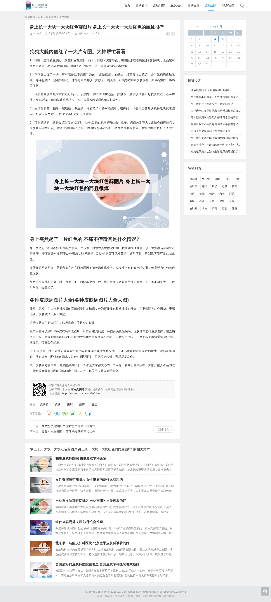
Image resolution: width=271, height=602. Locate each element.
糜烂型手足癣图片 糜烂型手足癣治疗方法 (68, 426)
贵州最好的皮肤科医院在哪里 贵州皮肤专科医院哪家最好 (97, 564)
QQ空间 (80, 413)
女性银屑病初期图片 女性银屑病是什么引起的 (89, 479)
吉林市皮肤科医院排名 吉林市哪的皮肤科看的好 (90, 501)
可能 (224, 208)
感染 (204, 186)
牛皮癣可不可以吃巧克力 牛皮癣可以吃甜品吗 (217, 97)
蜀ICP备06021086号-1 (173, 591)
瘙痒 (82, 404)
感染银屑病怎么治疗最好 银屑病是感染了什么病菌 (220, 151)
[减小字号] (173, 34)
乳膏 (202, 201)
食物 (204, 208)
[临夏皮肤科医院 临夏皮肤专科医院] (41, 464)
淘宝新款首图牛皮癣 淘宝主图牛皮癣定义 (214, 124)
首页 (127, 5)
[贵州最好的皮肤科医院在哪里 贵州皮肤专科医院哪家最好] (41, 570)
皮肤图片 (211, 5)
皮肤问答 (159, 5)
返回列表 (163, 429)
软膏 (234, 186)
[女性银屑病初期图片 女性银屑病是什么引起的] (41, 485)
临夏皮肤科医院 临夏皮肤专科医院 (80, 458)
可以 (224, 186)
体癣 (234, 208)
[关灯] (265, 591)
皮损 (222, 201)
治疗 (192, 193)
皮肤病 (44, 404)
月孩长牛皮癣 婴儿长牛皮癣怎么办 (210, 131)
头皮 (212, 201)
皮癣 (237, 178)
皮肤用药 (176, 5)
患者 (222, 193)
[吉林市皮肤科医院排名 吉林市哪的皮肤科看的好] (41, 506)
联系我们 (228, 5)
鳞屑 (70, 404)
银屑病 (193, 178)
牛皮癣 (206, 178)
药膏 (214, 208)
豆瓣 (72, 413)
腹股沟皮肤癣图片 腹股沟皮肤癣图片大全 (68, 431)
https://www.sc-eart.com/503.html (81, 393)
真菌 (217, 178)
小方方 (38, 33)
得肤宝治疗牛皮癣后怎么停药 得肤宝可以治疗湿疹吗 (221, 144)
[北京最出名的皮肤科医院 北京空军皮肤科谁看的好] (41, 548)
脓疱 (192, 201)
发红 (94, 404)
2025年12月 (215, 26)
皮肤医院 (193, 5)
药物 (202, 193)
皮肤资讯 (141, 5)
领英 (88, 413)
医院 (231, 193)
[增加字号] (168, 34)
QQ (57, 413)
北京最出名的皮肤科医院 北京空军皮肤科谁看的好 (92, 543)
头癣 (231, 201)
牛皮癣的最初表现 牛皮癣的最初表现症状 (214, 137)
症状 (214, 186)
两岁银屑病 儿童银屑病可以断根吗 (210, 90)
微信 (65, 413)
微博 (49, 413)
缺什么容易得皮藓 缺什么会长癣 (79, 522)
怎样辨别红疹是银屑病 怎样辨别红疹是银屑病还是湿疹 (222, 110)
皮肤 (57, 404)
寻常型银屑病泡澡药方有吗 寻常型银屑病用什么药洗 (221, 117)
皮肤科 (193, 208)
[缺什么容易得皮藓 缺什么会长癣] (41, 527)
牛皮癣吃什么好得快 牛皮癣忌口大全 (212, 103)
